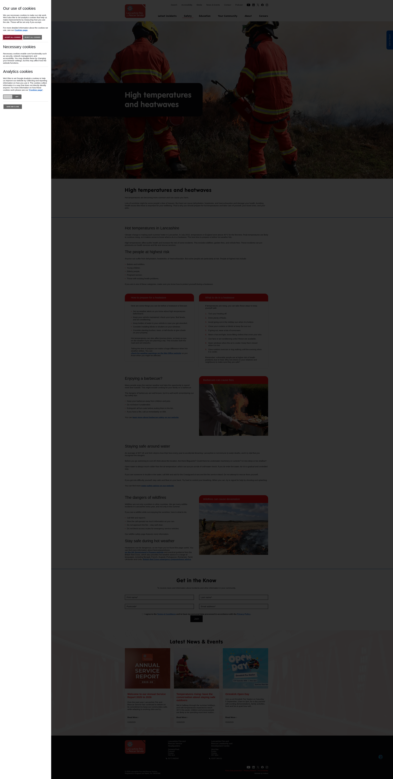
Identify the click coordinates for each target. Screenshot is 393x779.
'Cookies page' (36, 90)
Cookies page (21, 30)
